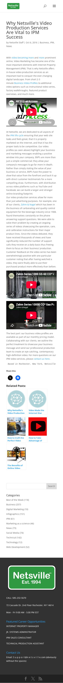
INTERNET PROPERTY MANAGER (22, 626)
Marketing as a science (18, 523)
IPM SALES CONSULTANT (18, 637)
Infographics (12, 514)
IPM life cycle (17, 135)
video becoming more (23, 57)
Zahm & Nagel (28, 204)
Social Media (12, 532)
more (41, 57)
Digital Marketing (15, 509)
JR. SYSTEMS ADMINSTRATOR (21, 632)
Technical (11, 537)
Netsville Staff (16, 42)
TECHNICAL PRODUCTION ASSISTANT (25, 643)
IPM (52, 42)
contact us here (42, 358)
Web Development (15, 547)
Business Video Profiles (26, 83)
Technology (12, 542)
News (9, 46)
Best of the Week (14, 499)
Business (44, 42)
